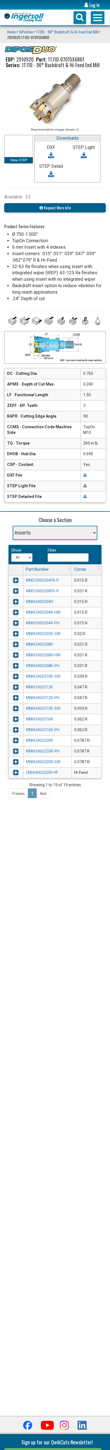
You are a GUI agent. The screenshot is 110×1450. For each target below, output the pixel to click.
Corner (80, 569)
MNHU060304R (39, 601)
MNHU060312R (39, 687)
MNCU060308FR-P (42, 591)
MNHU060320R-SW (43, 762)
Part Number (37, 569)
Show (15, 550)
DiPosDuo (26, 32)
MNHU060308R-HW (43, 655)
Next (43, 793)
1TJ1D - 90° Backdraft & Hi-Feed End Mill (67, 32)
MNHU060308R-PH (43, 665)
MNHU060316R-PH (43, 730)
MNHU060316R (39, 719)
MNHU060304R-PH (43, 623)
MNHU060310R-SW (43, 676)
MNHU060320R (39, 740)
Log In (94, 5)
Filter (52, 550)
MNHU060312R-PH (43, 697)
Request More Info (57, 207)
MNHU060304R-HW (43, 612)
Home (11, 32)
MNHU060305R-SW (43, 633)
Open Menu (97, 17)
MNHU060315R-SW (43, 708)
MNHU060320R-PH (43, 751)
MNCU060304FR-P (42, 580)
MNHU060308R (39, 644)
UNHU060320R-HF (42, 772)
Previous (18, 793)
